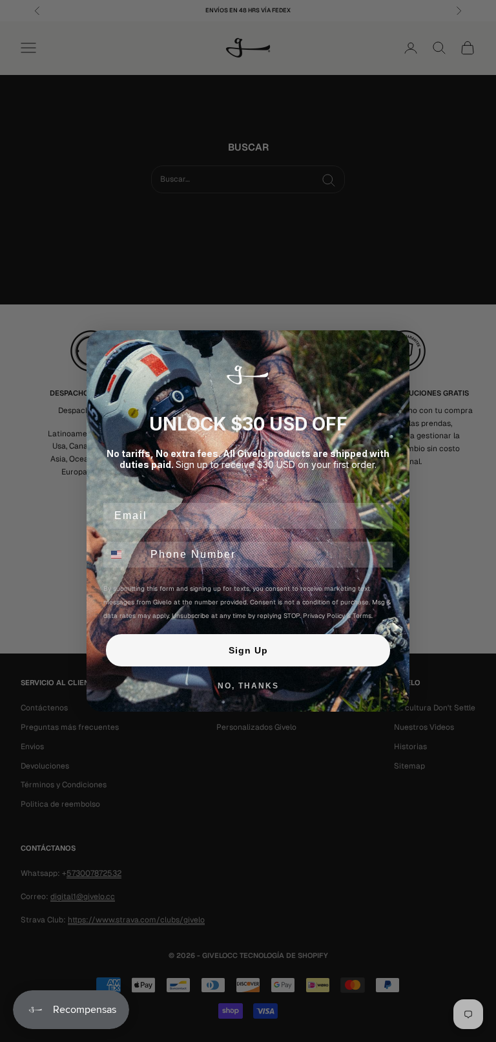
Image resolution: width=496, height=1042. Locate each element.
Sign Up (248, 650)
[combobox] (124, 554)
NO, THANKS (248, 685)
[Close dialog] (395, 344)
